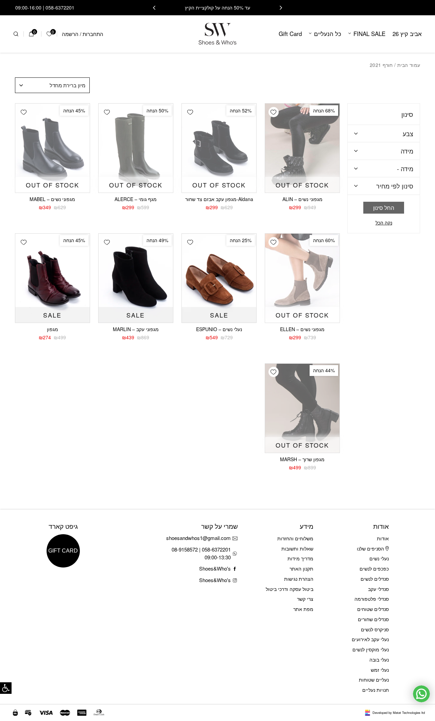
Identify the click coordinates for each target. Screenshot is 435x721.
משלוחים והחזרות (295, 538)
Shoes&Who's (215, 568)
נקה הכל (384, 223)
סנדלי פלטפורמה (371, 598)
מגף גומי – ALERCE (136, 199)
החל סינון (383, 208)
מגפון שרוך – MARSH (302, 459)
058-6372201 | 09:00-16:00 (44, 7)
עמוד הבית (408, 64)
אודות (383, 538)
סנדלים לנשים (375, 578)
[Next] (154, 8)
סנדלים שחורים (373, 619)
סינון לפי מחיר (394, 185)
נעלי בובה (379, 659)
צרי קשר (305, 598)
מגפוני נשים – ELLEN (302, 329)
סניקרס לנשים (375, 629)
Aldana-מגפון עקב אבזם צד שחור (219, 199)
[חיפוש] (16, 34)
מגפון (52, 329)
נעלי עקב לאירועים (370, 639)
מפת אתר (303, 609)
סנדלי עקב (378, 588)
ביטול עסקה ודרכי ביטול (289, 588)
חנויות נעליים (375, 689)
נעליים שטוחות (374, 679)
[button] (6, 688)
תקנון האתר (301, 568)
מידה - (405, 168)
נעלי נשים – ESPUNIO (219, 329)
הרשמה (70, 33)
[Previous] (281, 8)
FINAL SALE (369, 33)
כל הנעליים (327, 33)
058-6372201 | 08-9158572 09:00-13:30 (201, 553)
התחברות (93, 33)
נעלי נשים (379, 558)
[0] (31, 34)
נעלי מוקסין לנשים (370, 649)
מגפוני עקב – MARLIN (136, 329)
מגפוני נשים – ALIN (302, 199)
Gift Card (290, 33)
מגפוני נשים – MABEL (52, 199)
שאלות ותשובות (297, 548)
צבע (408, 133)
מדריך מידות (300, 558)
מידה (407, 150)
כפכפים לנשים (374, 568)
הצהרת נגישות (298, 578)
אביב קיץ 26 (407, 33)
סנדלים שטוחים (373, 609)
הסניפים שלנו (371, 548)
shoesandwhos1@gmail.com (198, 537)
